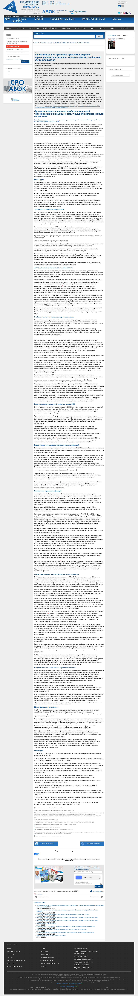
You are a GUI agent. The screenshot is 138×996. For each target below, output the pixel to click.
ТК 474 (93, 28)
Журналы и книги (13, 952)
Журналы (22, 19)
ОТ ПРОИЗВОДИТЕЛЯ (13, 46)
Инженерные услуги (14, 966)
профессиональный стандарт (61, 106)
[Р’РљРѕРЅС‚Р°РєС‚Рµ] (35, 854)
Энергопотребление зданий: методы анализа (51, 935)
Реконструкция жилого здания (46, 923)
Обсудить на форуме (98, 891)
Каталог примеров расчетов (16, 53)
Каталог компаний (80, 956)
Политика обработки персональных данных (69, 983)
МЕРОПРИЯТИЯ (80, 28)
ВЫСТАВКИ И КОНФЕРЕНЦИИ (49, 963)
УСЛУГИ (113, 28)
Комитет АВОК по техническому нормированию (17, 42)
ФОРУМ (8, 28)
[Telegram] (38, 854)
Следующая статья (95, 896)
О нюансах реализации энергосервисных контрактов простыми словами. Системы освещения (67, 917)
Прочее (86, 42)
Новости (38, 19)
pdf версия (39, 894)
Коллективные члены (93, 19)
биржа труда (34, 28)
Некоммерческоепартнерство (29, 4)
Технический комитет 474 (83, 962)
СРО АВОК (124, 28)
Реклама (116, 19)
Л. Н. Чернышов (39, 120)
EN (122, 6)
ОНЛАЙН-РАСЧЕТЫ (46, 960)
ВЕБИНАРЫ (44, 952)
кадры (37, 107)
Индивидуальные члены (62, 19)
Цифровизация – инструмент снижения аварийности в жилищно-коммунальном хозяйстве (66, 926)
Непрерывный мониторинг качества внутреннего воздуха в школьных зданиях (62, 929)
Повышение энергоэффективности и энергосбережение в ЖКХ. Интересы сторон (63, 914)
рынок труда (73, 106)
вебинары (20, 28)
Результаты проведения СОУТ (69, 986)
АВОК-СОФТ (66, 28)
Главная (36, 42)
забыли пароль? (39, 16)
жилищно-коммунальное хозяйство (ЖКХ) (89, 106)
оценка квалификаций (62, 107)
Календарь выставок (13, 56)
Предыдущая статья (43, 896)
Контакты (17, 21)
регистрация (27, 16)
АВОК (7, 19)
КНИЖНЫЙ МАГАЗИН (47, 957)
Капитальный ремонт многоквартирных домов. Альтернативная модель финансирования (65, 932)
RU (119, 6)
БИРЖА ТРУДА (45, 954)
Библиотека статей (13, 38)
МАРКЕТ (103, 28)
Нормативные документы (15, 49)
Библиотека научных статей (50, 42)
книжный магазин (50, 28)
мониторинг (48, 106)
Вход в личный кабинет (13, 16)
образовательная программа (47, 107)
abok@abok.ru (122, 3)
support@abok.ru (122, 1)
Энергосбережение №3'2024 (72, 42)
